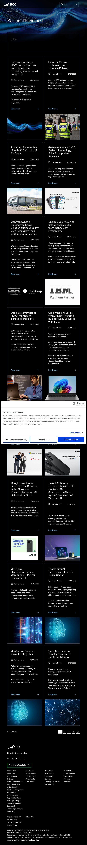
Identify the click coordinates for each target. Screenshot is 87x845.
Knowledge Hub (69, 773)
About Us (48, 771)
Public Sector (31, 773)
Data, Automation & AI (15, 782)
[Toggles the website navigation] (82, 4)
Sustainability (50, 784)
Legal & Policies (14, 817)
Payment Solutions (14, 798)
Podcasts (67, 779)
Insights (18, 11)
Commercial (30, 782)
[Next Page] (73, 731)
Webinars (67, 782)
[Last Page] (78, 731)
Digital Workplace (13, 784)
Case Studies (68, 776)
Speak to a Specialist (17, 765)
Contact (29, 817)
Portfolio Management (15, 790)
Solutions (11, 771)
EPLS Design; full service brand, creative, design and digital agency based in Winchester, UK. (34, 840)
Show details (75, 433)
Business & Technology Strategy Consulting (14, 808)
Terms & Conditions (14, 822)
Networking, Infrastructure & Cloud (12, 776)
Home (9, 11)
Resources (68, 771)
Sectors (29, 771)
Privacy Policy (12, 820)
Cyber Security (12, 787)
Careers (48, 779)
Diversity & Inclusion (52, 782)
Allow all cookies (71, 440)
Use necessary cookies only (16, 440)
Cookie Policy (12, 825)
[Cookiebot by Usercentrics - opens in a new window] (74, 404)
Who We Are (49, 773)
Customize (42, 440)
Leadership (49, 776)
